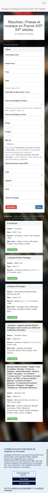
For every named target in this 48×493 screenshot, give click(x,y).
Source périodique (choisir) (16, 100)
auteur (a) (17, 216)
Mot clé (8, 140)
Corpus (8, 131)
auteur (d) (26, 216)
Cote (7, 189)
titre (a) (16, 218)
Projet (7, 123)
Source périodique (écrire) (15, 114)
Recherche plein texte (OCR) (16, 163)
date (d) (41, 216)
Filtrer (39, 207)
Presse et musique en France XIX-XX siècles (23, 8)
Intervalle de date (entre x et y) (17, 92)
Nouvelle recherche (10, 44)
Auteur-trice (10, 63)
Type (7, 172)
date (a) (34, 216)
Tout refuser (24, 479)
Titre (7, 72)
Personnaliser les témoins (25, 474)
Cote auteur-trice (12, 55)
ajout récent (31, 218)
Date (7, 80)
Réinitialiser (11, 207)
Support (8, 180)
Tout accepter (24, 483)
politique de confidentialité (21, 488)
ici (23, 110)
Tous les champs (12, 198)
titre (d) (23, 218)
